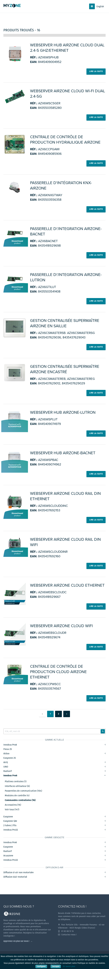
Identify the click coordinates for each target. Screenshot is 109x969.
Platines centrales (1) (15, 781)
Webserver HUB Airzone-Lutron (63, 412)
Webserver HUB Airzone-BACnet (62, 453)
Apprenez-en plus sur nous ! (16, 941)
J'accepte (55, 966)
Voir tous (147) (12, 809)
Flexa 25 (7, 749)
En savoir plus (69, 966)
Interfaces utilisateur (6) (17, 786)
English (100, 6)
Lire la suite (96, 71)
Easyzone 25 (9, 758)
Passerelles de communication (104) (23, 790)
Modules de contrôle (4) (17, 795)
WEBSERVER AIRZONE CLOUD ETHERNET (67, 585)
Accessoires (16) (13, 804)
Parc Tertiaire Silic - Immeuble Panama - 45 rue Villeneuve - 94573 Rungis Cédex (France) (81, 926)
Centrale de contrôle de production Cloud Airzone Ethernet (58, 672)
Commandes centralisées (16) (20, 800)
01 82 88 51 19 (67, 931)
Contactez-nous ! (68, 934)
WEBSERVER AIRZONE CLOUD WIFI (61, 625)
